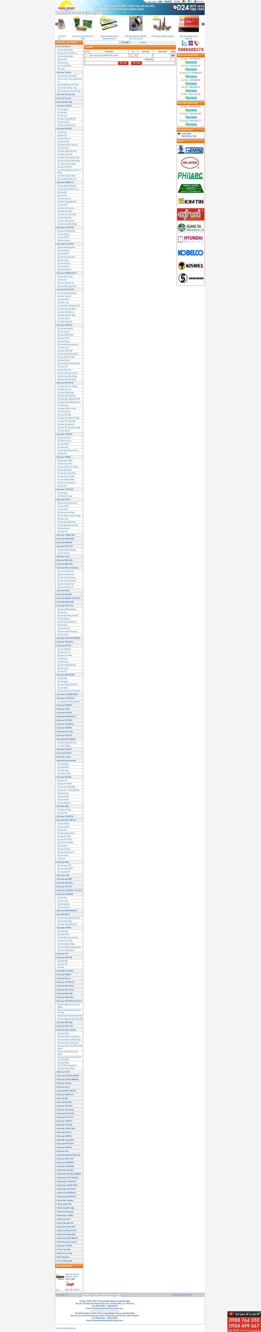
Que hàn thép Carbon (65, 276)
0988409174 (191, 49)
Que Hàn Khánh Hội (66, 602)
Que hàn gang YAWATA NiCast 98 (104, 55)
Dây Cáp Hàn (63, 1098)
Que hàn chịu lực (64, 122)
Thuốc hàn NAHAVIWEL (68, 1185)
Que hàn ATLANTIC (66, 244)
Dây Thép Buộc (64, 1257)
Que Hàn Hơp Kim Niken (67, 309)
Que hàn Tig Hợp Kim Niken (68, 354)
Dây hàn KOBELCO (66, 1095)
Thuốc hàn (61, 858)
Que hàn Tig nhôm (64, 370)
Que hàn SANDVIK (65, 816)
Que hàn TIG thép (64, 836)
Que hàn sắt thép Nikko (66, 479)
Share (143, 42)
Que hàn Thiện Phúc (66, 642)
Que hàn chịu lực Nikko (66, 476)
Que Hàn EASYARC (66, 971)
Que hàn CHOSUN (65, 325)
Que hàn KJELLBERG (67, 739)
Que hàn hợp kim (64, 619)
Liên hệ (99, 13)
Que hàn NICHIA (65, 777)
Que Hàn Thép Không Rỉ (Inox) (69, 402)
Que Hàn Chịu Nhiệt (65, 154)
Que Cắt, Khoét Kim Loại (67, 179)
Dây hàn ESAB (63, 1072)
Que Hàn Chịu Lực (64, 199)
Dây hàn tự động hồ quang (67, 631)
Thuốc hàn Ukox (64, 1219)
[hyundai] (190, 246)
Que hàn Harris (64, 591)
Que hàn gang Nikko (65, 460)
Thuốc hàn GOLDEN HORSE (69, 1174)
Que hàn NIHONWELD (67, 273)
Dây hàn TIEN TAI (65, 1026)
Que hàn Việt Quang (66, 724)
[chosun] (190, 284)
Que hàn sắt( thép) (64, 438)
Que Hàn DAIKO (64, 928)
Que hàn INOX (63, 237)
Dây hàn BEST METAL (67, 1091)
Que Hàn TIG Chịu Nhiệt (67, 214)
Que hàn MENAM (65, 957)
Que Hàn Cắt (62, 367)
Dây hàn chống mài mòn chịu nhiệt (70, 1019)
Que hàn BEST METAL (67, 820)
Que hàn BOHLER (65, 542)
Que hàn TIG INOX (65, 784)
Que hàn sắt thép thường (66, 125)
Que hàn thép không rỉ (66, 56)
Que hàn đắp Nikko (65, 470)
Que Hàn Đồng (63, 764)
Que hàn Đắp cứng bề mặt (67, 286)
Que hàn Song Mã (65, 594)
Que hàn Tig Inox (64, 240)
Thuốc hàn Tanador (65, 1200)
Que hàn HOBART (65, 705)
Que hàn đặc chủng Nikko (67, 473)
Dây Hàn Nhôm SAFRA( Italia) (69, 1040)
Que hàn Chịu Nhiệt (65, 655)
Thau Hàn (61, 69)
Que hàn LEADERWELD (68, 694)
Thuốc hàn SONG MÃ (66, 1227)
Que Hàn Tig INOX (65, 322)
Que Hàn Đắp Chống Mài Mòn (69, 306)
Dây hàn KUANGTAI (66, 1113)
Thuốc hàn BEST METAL (68, 1238)
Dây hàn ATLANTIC (66, 990)
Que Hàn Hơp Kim (64, 218)
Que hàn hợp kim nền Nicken (68, 467)
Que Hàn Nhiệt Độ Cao (66, 312)
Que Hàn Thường (64, 746)
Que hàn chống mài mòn (66, 257)
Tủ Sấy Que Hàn (64, 1249)
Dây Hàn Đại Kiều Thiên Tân (69, 1155)
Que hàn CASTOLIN (66, 698)
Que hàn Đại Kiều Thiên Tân (69, 598)
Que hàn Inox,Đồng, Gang (67, 88)
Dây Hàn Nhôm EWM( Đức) (68, 1043)
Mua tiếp (123, 63)
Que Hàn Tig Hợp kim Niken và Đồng (69, 171)
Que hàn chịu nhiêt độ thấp (67, 224)
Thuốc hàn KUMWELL (67, 1193)
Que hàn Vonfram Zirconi (67, 581)
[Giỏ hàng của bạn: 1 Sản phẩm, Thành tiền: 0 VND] (178, 134)
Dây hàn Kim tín (64, 978)
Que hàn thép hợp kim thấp (67, 503)
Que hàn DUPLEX (65, 713)
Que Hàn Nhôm (63, 767)
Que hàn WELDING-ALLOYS (70, 890)
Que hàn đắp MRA (65, 879)
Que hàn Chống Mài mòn (67, 665)
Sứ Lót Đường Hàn (65, 1261)
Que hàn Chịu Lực (64, 138)
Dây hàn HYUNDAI (66, 1144)
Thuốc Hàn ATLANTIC (67, 1189)
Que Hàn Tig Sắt (64, 318)
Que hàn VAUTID (65, 887)
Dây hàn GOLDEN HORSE (68, 1076)
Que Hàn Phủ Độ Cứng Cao (68, 145)
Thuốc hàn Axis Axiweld (67, 1242)
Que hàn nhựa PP (64, 872)
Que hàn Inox (62, 116)
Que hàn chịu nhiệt (64, 415)
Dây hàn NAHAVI (65, 1147)
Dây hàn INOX (63, 796)
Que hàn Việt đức (64, 72)
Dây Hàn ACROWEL (66, 1166)
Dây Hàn (61, 967)
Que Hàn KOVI (64, 914)
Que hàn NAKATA (65, 735)
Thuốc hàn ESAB (64, 1204)
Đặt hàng (136, 63)
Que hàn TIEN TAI (65, 546)
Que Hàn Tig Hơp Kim (66, 221)
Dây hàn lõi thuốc (64, 628)
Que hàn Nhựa (63, 862)
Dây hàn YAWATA (65, 1106)
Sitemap (90, 13)
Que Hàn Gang (63, 148)
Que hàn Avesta (64, 556)
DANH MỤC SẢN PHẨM (66, 43)
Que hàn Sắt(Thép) (64, 649)
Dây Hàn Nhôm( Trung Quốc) (68, 1036)
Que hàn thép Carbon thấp (67, 76)
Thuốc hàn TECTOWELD (68, 1178)
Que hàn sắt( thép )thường (67, 293)
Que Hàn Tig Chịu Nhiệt (66, 176)
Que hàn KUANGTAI (66, 289)
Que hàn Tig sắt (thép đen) (67, 622)
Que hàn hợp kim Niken (66, 512)
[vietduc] (190, 220)
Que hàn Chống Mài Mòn (67, 119)
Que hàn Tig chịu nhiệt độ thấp (69, 161)
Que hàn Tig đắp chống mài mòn (69, 947)
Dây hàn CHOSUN (65, 1121)
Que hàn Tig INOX (65, 167)
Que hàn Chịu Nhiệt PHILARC (69, 691)
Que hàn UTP (63, 954)
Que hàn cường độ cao (66, 283)
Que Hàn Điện (63, 931)
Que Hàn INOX (63, 299)
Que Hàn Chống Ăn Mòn (67, 408)
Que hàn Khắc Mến (65, 564)
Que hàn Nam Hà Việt (66, 94)
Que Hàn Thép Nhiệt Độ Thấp (68, 157)
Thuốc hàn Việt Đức (65, 1170)
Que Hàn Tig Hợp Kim (66, 424)
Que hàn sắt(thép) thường (67, 550)
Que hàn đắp (62, 112)
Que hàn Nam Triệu (65, 732)
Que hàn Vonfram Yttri (66, 584)
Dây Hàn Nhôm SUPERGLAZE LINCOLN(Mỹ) (69, 1058)
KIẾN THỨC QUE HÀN (76, 13)
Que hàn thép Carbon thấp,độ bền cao (70, 80)
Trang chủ (61, 13)
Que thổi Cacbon (64, 757)
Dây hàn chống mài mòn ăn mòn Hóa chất (69, 1011)
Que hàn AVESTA (65, 753)
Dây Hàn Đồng (63, 1033)
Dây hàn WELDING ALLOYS (70, 1001)
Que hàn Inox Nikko (65, 464)
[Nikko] (190, 194)
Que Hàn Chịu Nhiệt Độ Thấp (68, 418)
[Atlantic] (190, 168)
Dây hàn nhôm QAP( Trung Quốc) (68, 1053)
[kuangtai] (190, 233)
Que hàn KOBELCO (66, 182)
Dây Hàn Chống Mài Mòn (67, 924)
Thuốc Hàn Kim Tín (65, 1223)
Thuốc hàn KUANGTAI (67, 1231)
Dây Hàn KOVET (64, 1132)
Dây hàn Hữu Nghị (65, 1022)
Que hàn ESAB (63, 499)
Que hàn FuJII (63, 875)
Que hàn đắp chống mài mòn (68, 344)
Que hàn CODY (64, 709)
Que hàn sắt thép (63, 824)
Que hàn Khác (63, 688)
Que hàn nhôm (63, 509)
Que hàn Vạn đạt (64, 98)
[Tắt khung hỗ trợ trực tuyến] (259, 1312)
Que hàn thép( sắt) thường (67, 186)
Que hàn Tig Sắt (63, 266)
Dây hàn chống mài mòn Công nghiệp (68, 1005)
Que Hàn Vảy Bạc (64, 774)
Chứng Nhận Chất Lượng (102, 1295)
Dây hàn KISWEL (65, 1102)
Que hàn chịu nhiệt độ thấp (67, 376)
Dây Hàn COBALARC (67, 1129)
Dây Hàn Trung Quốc (66, 1140)
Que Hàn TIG (63, 531)
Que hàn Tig (62, 135)
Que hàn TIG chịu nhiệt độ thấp (69, 427)
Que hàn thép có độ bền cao (67, 53)
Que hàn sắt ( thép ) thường (67, 386)
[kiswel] (190, 271)
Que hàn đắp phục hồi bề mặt (68, 85)
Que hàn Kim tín (64, 46)
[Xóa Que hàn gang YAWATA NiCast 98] (173, 55)
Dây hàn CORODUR (66, 1163)
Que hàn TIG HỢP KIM (66, 787)
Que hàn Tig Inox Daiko (66, 944)
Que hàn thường (63, 142)
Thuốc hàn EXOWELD (67, 1197)
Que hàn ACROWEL (66, 227)
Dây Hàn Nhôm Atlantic (66, 1068)
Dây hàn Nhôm (63, 800)
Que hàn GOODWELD (67, 716)
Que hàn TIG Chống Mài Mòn (69, 790)
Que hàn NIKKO (64, 457)
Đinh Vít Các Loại (65, 1253)
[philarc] (190, 181)
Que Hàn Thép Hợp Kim (66, 396)
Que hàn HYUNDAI (66, 383)
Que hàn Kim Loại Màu (67, 761)
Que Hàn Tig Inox (64, 412)
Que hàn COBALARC (66, 535)
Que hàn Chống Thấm (65, 335)
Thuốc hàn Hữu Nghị (66, 1208)
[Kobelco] (190, 258)
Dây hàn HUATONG (66, 986)
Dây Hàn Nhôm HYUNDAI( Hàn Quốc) (70, 1047)
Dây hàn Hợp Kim (64, 803)
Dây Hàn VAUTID (65, 1125)
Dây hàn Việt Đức (64, 1083)
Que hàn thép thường (65, 50)
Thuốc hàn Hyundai (65, 1212)
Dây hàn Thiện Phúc (66, 997)
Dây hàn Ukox (63, 1151)
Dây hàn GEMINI (65, 1136)
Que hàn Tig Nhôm (64, 66)
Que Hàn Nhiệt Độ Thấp (66, 315)
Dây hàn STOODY (65, 1246)
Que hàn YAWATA (65, 434)
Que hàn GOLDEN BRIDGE (69, 638)
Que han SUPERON (65, 894)
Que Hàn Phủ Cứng (65, 496)
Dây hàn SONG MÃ (65, 1159)
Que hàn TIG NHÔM (65, 843)
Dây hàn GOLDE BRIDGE (68, 1079)
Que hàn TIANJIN (65, 720)
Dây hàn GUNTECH (66, 982)
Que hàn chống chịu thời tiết (68, 373)
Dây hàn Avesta (64, 1087)
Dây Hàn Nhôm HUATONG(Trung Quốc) (67, 1064)
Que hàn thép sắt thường (66, 522)
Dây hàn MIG (63, 846)
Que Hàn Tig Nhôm (65, 883)
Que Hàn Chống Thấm (66, 393)
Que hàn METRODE (66, 539)
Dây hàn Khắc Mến (65, 993)
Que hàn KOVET (64, 646)
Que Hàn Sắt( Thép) (65, 921)
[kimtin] (190, 207)
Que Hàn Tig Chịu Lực (66, 208)
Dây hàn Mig (62, 625)
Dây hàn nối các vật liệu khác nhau (70, 1016)
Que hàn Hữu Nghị (65, 102)
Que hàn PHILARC (65, 560)
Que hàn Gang (63, 63)
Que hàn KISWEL (65, 129)
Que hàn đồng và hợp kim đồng (69, 516)
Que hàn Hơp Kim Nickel (67, 379)
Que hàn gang (63, 109)
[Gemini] (190, 155)
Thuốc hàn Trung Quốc (67, 1234)
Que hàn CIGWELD (66, 489)
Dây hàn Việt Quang (66, 1110)
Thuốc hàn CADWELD (67, 1181)
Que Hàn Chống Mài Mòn (67, 151)
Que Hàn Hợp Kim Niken (67, 164)
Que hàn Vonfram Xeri (66, 574)
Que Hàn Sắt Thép (64, 810)
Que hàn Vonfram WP (65, 587)
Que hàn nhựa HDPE (65, 869)
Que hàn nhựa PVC (65, 865)
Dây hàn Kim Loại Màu (67, 1030)
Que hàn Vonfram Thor (66, 571)
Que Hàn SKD (63, 806)
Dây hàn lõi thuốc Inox (66, 852)
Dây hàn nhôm (63, 635)
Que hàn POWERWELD (67, 911)
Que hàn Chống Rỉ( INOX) (67, 685)
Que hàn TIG (62, 59)
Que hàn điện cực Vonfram (68, 568)
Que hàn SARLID (65, 749)
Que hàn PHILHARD (66, 675)
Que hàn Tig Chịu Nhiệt (66, 357)
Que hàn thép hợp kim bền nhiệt (69, 91)
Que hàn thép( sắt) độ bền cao (68, 189)
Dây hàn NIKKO (64, 975)
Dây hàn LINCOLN (65, 1117)
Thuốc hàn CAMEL (65, 1215)
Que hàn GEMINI (65, 106)
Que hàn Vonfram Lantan (67, 578)
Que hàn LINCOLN (65, 606)
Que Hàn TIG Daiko (65, 941)
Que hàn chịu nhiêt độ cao (67, 483)
